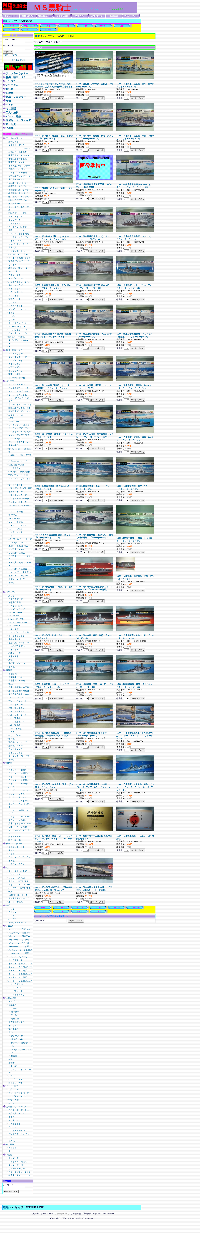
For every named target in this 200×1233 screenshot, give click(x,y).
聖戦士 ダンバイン (17, 183)
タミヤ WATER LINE (18, 881)
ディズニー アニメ (17, 309)
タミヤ (11, 850)
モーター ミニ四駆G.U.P (20, 977)
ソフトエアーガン (16, 1131)
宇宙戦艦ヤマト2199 (17, 159)
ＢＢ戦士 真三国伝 (17, 569)
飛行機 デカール (16, 746)
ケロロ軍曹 (13, 295)
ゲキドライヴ (16, 994)
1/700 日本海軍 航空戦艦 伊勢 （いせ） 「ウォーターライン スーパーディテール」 (135, 787)
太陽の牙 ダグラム (16, 169)
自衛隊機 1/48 (16, 677)
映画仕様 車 (14, 840)
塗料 (10, 1032)
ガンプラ (11, 81)
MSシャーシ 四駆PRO (19, 929)
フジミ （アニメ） (17, 797)
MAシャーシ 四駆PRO (19, 933)
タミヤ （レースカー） (19, 816)
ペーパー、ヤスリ (16, 1079)
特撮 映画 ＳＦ (16, 77)
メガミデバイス (15, 606)
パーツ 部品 (13, 116)
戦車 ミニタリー (16, 97)
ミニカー (13, 1117)
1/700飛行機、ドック (18, 895)
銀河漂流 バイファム (18, 196)
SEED (10, 418)
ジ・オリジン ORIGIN (19, 425)
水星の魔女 (13, 445)
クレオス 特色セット (21, 1042)
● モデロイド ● (16, 326)
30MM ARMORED (17, 622)
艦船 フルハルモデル (18, 871)
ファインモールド (16, 847)
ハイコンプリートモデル (19, 572)
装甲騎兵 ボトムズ (17, 152)
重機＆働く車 (16, 639)
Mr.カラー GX (17, 1039)
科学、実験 (13, 1100)
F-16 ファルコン (16, 708)
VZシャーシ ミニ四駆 (18, 939)
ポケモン (12, 313)
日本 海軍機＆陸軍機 (18, 687)
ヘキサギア (13, 629)
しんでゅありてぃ (16, 251)
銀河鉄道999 (14, 203)
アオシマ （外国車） (18, 773)
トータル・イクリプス (18, 237)
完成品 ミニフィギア (18, 120)
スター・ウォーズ (16, 353)
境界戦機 (12, 247)
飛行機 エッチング (17, 742)
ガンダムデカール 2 (18, 388)
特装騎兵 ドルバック (18, 193)
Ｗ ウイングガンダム (18, 428)
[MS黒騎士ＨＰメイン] (14, 9)
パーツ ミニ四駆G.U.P (20, 981)
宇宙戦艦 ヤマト (16, 162)
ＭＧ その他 (15, 511)
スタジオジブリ (15, 275)
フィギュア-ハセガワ (17, 1161)
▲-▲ (10, 343)
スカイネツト (14, 1124)
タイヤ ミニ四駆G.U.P (20, 967)
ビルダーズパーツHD (18, 575)
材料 (10, 1059)
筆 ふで (12, 1025)
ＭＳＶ (11, 535)
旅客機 (11, 739)
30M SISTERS (14, 616)
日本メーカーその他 (17, 827)
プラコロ (12, 1137)
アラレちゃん (14, 289)
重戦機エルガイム (16, 179)
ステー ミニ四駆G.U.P (20, 970)
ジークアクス (14, 468)
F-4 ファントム (16, 697)
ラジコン (12, 1127)
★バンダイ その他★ (18, 340)
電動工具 (15, 1018)
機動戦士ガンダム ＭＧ (19, 408)
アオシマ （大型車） (18, 780)
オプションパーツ (16, 579)
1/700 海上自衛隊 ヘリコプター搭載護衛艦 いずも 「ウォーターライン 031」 (53, 337)
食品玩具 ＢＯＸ (16, 1113)
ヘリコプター (14, 735)
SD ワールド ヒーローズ (20, 539)
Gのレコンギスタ (16, 465)
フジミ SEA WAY (16, 878)
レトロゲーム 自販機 (18, 632)
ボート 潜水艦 (15, 902)
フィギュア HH (15, 1165)
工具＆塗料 (12, 112)
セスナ (11, 732)
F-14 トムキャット (17, 701)
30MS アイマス (16, 619)
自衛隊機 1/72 (16, 673)
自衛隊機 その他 (16, 680)
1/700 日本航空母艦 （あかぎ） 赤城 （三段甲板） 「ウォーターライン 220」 (95, 537)
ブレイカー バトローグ (18, 498)
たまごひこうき (15, 752)
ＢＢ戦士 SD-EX (16, 549)
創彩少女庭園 (14, 602)
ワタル (11, 319)
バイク (11, 104)
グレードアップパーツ (18, 1093)
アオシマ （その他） (18, 783)
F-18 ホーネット (16, 711)
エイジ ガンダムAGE (18, 435)
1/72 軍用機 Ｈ (16, 722)
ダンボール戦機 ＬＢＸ (19, 258)
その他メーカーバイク (18, 922)
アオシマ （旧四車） (18, 770)
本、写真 (11, 124)
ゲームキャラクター (17, 636)
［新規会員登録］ (18, 60)
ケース (11, 1103)
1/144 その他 (15, 728)
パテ (11, 1076)
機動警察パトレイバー (18, 268)
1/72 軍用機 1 (16, 718)
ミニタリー (13, 1120)
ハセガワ (12, 919)
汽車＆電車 (13, 656)
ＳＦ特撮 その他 (16, 378)
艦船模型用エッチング (18, 898)
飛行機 (9, 89)
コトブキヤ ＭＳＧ (17, 1096)
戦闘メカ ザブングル (17, 200)
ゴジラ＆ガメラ (15, 371)
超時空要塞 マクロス (18, 141)
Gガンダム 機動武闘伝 (19, 471)
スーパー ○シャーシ (18, 957)
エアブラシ (13, 1001)
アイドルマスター (16, 749)
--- (9, 586)
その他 (9, 128)
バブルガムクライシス (18, 282)
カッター (15, 1012)
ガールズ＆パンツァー (18, 227)
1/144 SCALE (15, 529)
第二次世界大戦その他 (18, 694)
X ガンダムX (15, 438)
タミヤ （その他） (17, 820)
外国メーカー (14, 836)
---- (9, 589)
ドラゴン (12, 854)
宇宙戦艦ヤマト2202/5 (18, 155)
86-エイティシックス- (18, 254)
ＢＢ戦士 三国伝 (16, 553)
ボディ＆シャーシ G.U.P (20, 963)
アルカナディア (15, 599)
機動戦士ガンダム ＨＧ (19, 411)
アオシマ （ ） (17, 766)
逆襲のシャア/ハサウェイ (19, 404)
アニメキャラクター (17, 73)
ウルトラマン (14, 364)
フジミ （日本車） (17, 794)
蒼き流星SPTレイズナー (19, 166)
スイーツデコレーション (19, 1172)
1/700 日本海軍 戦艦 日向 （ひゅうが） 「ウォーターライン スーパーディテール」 (54, 839)
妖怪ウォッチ (14, 299)
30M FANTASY (15, 626)
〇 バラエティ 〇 (17, 330)
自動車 (9, 93)
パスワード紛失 (10, 55)
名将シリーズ (14, 653)
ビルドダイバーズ (16, 491)
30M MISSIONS (15, 612)
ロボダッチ (13, 649)
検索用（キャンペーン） (19, 1175)
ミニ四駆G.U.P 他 (18, 984)
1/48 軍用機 (14, 725)
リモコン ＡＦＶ (16, 864)
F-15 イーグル (15, 704)
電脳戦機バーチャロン (18, 643)
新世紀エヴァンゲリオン (19, 176)
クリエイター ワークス (18, 756)
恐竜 (10, 660)
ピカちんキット (15, 306)
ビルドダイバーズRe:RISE (20, 488)
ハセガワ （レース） (18, 790)
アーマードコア (16, 216)
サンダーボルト (15, 485)
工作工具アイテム (16, 1022)
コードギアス (14, 223)
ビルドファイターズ (17, 495)
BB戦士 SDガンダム (18, 546)
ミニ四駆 (11, 108)
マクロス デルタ (16, 145)
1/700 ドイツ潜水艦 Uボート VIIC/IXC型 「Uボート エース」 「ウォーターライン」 (134, 736)
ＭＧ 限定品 (15, 522)
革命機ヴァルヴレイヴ (18, 261)
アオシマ (12, 912)
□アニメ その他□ (16, 337)
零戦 (10, 684)
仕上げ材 (12, 1066)
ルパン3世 (13, 271)
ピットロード (14, 874)
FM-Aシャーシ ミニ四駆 (20, 950)
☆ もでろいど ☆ (17, 323)
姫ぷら (11, 595)
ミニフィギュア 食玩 (18, 1110)
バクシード (15, 991)
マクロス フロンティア (20, 148)
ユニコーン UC (15, 415)
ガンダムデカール (16, 384)
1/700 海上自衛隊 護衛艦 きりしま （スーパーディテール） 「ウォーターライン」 (94, 787)
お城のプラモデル (16, 646)
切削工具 (12, 1005)
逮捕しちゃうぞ (15, 285)
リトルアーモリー (16, 1168)
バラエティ (12, 85)
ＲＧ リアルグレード (18, 391)
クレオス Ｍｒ (18, 1036)
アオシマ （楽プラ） (18, 776)
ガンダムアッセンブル (18, 1134)
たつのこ (12, 316)
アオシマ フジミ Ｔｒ (19, 857)
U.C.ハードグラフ (17, 518)
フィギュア (13, 1158)
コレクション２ (15, 532)
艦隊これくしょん (16, 230)
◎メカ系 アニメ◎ (17, 333)
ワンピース (13, 264)
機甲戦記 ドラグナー (18, 186)
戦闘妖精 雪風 (17, 213)
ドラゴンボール (15, 292)
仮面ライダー (14, 367)
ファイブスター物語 (17, 172)
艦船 (5, 21)
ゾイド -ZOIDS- (16, 240)
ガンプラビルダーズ (17, 502)
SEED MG (13, 421)
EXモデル (12, 515)
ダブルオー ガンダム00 (19, 432)
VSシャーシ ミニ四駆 (18, 946)
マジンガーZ (14, 220)
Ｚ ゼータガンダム (17, 395)
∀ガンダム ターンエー (19, 475)
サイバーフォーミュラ (18, 244)
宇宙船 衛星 (14, 374)
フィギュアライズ (16, 609)
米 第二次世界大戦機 (19, 691)
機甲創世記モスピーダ (18, 190)
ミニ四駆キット (15, 960)
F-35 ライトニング (17, 715)
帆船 (10, 891)
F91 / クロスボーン (18, 442)
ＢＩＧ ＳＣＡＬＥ (17, 525)
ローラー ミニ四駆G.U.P (20, 974)
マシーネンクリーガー (18, 357)
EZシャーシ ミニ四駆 (18, 953)
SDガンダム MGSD (17, 542)
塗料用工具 (13, 1029)
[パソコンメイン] (12, 1200)
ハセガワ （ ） (17, 787)
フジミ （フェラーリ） (19, 801)
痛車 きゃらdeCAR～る (19, 823)
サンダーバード (15, 360)
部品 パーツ (14, 1089)
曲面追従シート (15, 1082)
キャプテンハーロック (18, 278)
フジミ (11, 915)
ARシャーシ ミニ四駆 (19, 943)
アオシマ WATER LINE (19, 885)
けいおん (12, 302)
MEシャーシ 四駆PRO (19, 936)
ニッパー (15, 1008)
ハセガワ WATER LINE (19, 888)
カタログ (12, 1148)
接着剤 (11, 1062)
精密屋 (14, 1056)
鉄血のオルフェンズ (17, 461)
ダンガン (14, 988)
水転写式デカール (16, 663)
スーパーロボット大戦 (18, 234)
